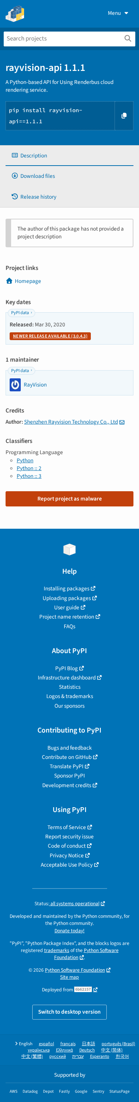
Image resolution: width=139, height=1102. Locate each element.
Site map (69, 977)
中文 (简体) (112, 1050)
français (68, 1044)
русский (57, 1056)
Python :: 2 (29, 468)
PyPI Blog (66, 668)
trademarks (56, 950)
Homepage (28, 281)
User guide (66, 607)
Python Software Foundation (86, 954)
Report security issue (69, 836)
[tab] (69, 156)
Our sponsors (69, 706)
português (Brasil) (118, 1044)
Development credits (66, 785)
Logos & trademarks (69, 696)
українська (39, 1050)
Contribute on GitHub (67, 757)
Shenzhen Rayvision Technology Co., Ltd (71, 422)
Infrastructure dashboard (67, 678)
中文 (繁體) (32, 1056)
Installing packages (66, 588)
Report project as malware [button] (69, 499)
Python (25, 460)
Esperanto (99, 1056)
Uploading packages (67, 598)
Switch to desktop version (69, 1012)
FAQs (69, 626)
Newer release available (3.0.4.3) (50, 336)
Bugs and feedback (69, 748)
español (46, 1044)
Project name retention (66, 617)
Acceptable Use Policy (67, 865)
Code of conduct (67, 846)
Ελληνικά (64, 1050)
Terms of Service (66, 827)
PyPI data (20, 313)
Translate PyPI (66, 766)
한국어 (122, 1056)
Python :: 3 (29, 476)
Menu (114, 13)
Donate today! (69, 930)
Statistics (69, 687)
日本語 (88, 1044)
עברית (78, 1056)
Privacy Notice (67, 855)
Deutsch (87, 1050)
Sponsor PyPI (69, 776)
